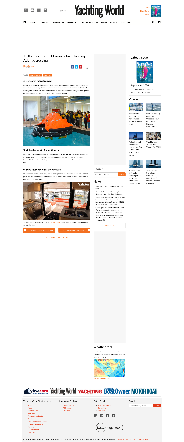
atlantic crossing (35, 75)
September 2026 (139, 85)
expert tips (47, 75)
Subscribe (146, 7)
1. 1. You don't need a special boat (40, 230)
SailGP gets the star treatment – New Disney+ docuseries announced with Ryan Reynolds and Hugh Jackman (110, 210)
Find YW (147, 15)
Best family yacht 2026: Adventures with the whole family (135, 118)
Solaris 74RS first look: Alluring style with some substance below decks (135, 176)
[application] (56, 201)
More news (109, 226)
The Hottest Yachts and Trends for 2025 (153, 144)
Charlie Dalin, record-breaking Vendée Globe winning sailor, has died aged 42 (110, 193)
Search (121, 174)
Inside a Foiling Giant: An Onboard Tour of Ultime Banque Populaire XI (153, 120)
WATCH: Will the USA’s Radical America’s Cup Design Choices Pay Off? (153, 176)
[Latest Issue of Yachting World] (156, 11)
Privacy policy (133, 439)
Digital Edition (145, 11)
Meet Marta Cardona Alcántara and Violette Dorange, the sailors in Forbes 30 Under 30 (110, 217)
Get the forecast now (102, 379)
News (98, 181)
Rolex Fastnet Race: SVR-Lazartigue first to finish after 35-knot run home (135, 148)
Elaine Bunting (28, 66)
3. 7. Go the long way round (73, 230)
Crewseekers (55, 222)
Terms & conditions (122, 439)
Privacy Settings (143, 439)
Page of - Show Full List (57, 238)
